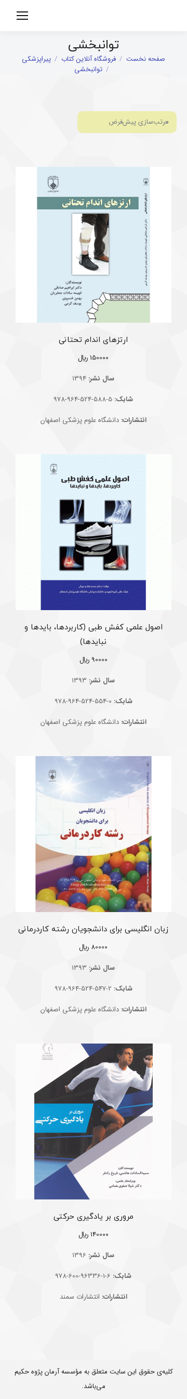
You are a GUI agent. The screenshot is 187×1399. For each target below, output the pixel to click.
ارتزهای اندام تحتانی (93, 340)
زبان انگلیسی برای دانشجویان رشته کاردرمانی (93, 929)
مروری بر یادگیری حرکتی (93, 1216)
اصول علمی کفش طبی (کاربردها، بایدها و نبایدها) (93, 635)
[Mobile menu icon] (22, 15)
